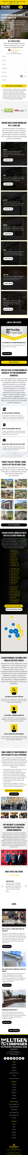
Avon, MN (13, 556)
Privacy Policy (20, 98)
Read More (7, 946)
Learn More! (15, 3)
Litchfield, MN (14, 574)
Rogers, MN (13, 588)
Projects (14, 1137)
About (14, 1124)
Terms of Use (11, 98)
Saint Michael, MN (15, 596)
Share (3, 349)
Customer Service (14, 1073)
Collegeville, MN (15, 568)
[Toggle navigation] (25, 7)
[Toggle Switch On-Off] (23, 76)
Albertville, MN (15, 551)
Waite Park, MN (14, 602)
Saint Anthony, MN (15, 591)
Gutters (14, 1090)
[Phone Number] (20, 7)
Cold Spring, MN (15, 565)
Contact (14, 1064)
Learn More (14, 794)
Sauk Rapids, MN (14, 600)
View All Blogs (14, 1030)
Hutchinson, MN (15, 573)
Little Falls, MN (14, 576)
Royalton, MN (13, 589)
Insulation (14, 1098)
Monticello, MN (15, 579)
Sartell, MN (13, 597)
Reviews (14, 1132)
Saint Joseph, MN (14, 594)
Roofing (14, 1084)
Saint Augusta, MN (15, 593)
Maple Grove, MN (15, 577)
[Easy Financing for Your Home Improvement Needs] (14, 333)
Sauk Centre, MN (14, 599)
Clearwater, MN (15, 564)
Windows (14, 1092)
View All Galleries (14, 525)
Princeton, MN (14, 582)
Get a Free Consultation (14, 86)
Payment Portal (14, 1078)
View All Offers (14, 362)
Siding (14, 1095)
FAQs (14, 1075)
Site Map (17, 1152)
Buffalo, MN (14, 561)
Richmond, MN (14, 586)
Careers (14, 1135)
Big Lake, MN (14, 559)
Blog (14, 1126)
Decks (14, 1087)
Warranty (14, 1067)
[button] (12, 617)
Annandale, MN (15, 553)
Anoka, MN (14, 554)
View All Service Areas (14, 609)
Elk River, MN (14, 571)
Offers (14, 1129)
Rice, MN (13, 584)
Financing (14, 1070)
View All (14, 1118)
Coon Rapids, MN (15, 570)
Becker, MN (14, 558)
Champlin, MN (14, 562)
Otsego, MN (14, 580)
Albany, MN (14, 550)
